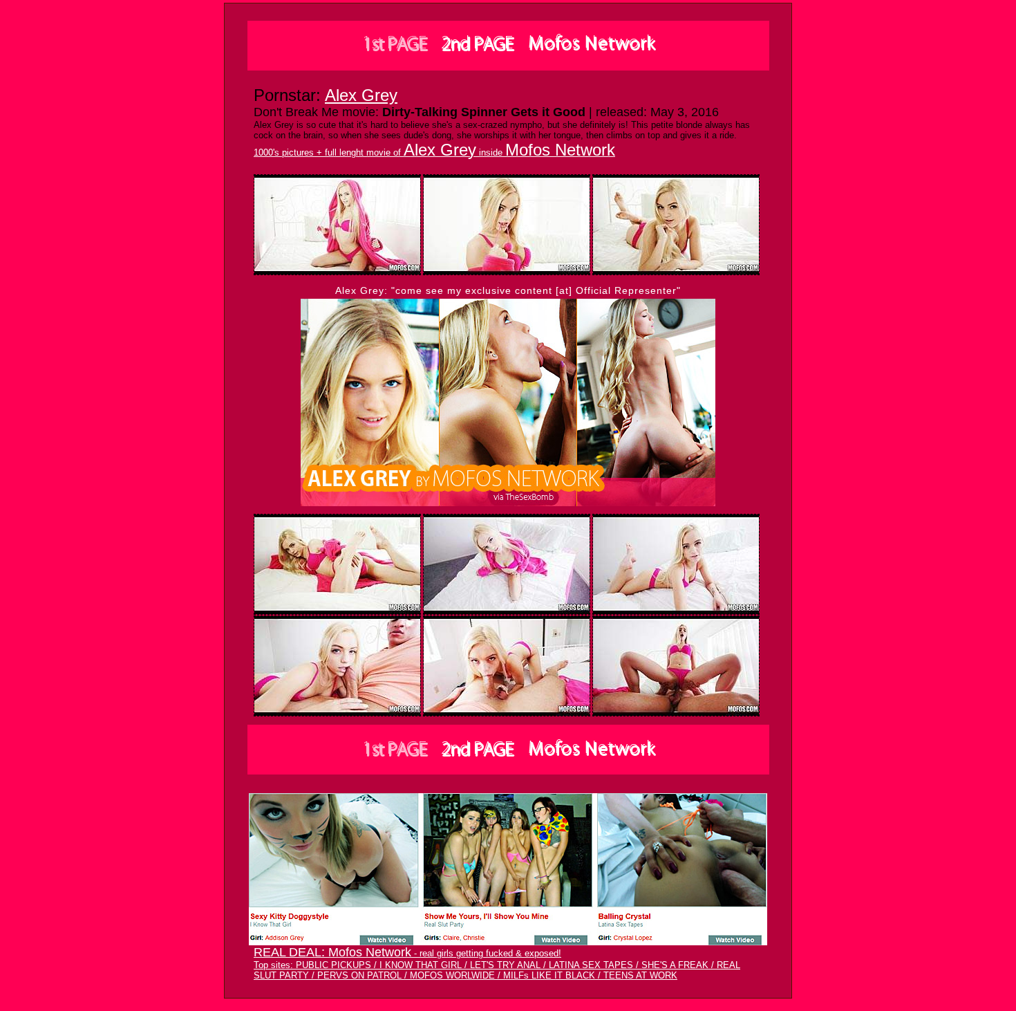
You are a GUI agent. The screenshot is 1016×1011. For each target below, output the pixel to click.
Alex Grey (361, 95)
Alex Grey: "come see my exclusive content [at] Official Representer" (508, 290)
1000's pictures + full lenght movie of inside (434, 152)
